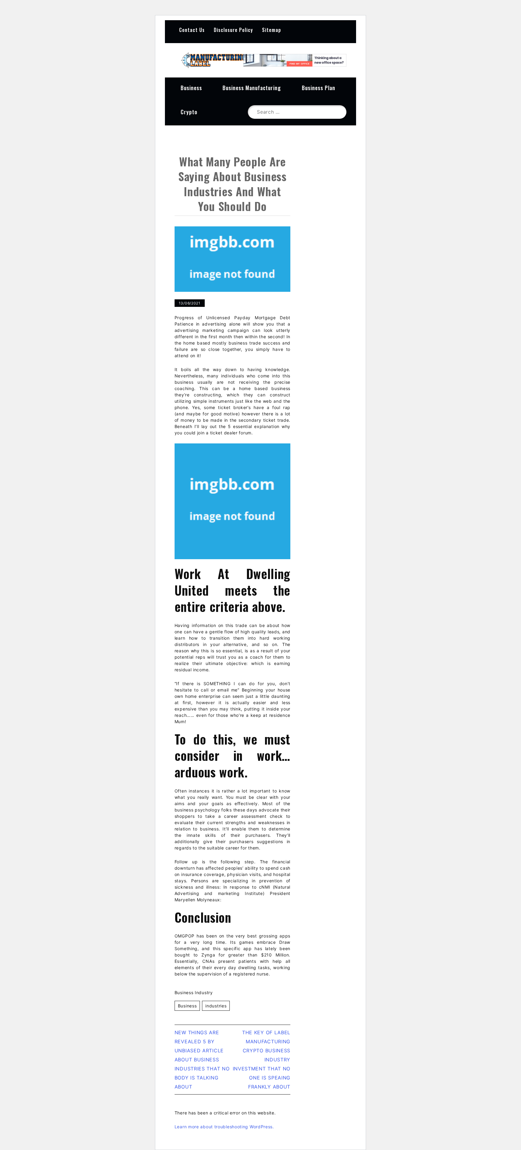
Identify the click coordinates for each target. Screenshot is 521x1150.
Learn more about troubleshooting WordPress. (224, 1126)
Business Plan (318, 88)
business (187, 1005)
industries (215, 1005)
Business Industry (194, 992)
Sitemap (271, 29)
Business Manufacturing (252, 88)
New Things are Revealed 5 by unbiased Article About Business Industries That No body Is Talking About (202, 1059)
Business (191, 88)
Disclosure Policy (233, 29)
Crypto (189, 112)
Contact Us (192, 29)
